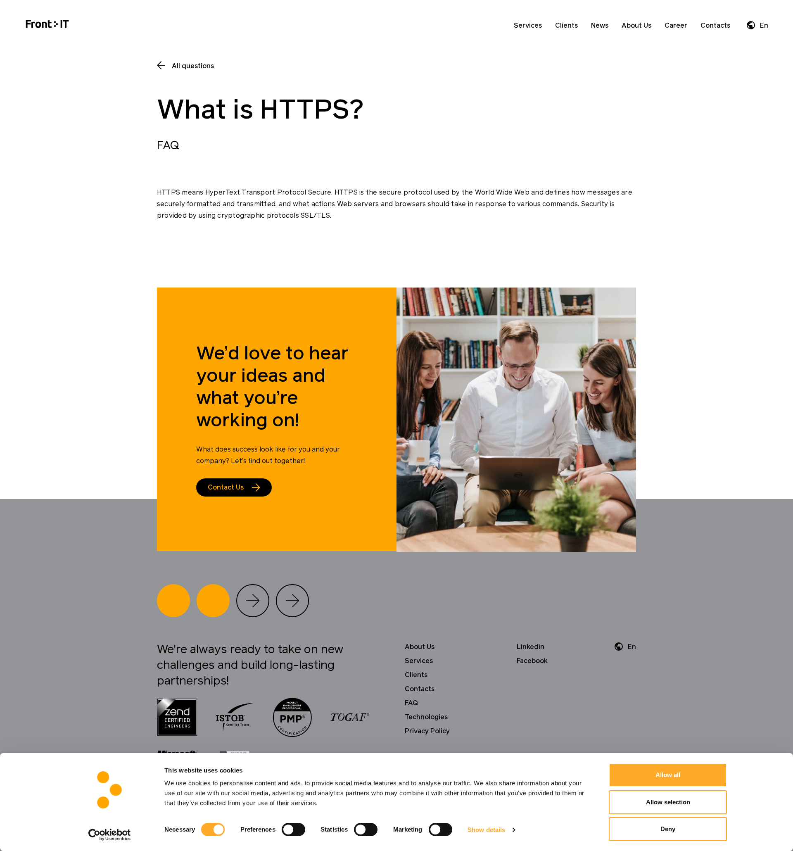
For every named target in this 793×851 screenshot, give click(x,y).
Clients (566, 25)
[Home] (47, 25)
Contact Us (226, 487)
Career (676, 25)
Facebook (532, 661)
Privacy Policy (427, 731)
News (599, 25)
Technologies (426, 717)
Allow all (667, 774)
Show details (486, 829)
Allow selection (668, 802)
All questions (193, 66)
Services (528, 25)
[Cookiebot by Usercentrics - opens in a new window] (110, 835)
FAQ (411, 703)
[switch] (293, 829)
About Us (636, 25)
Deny (667, 828)
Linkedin (530, 647)
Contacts (715, 25)
